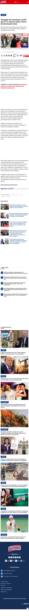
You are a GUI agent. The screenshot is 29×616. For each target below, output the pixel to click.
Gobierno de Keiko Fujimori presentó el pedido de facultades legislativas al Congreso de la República (18, 215)
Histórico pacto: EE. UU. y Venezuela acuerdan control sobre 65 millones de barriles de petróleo (14, 379)
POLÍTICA (9, 196)
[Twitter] (4, 55)
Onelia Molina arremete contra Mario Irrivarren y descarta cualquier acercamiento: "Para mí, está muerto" (13, 406)
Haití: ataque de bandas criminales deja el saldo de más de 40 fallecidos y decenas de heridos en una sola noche (15, 289)
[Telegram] (11, 55)
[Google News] (18, 557)
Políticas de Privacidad (6, 589)
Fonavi (21, 194)
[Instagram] (15, 557)
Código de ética (4, 581)
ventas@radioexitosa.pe (9, 570)
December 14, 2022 (7, 188)
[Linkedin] (9, 55)
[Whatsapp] (2, 55)
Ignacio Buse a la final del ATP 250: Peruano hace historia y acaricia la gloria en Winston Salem (13, 537)
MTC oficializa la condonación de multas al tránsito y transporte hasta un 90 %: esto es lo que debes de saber (16, 295)
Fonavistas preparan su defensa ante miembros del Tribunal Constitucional (14, 86)
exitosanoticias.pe (8, 573)
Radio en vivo (4, 591)
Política (3, 14)
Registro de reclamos (6, 583)
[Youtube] (13, 557)
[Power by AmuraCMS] (25, 604)
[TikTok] (20, 557)
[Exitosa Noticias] (3, 2)
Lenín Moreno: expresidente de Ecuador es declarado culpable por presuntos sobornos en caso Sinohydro (14, 511)
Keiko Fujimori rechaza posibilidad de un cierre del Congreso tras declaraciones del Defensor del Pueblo (18, 224)
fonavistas (3, 196)
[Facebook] (6, 55)
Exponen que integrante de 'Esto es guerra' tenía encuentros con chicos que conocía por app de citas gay (15, 278)
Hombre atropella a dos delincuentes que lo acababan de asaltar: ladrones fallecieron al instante (16, 273)
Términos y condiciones (6, 587)
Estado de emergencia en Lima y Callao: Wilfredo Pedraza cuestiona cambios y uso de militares (18, 206)
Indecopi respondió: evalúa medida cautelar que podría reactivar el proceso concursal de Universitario (15, 283)
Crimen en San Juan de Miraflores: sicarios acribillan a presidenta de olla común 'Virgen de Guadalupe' (14, 485)
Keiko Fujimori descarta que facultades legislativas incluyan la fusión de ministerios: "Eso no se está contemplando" (18, 241)
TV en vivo (3, 585)
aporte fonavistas (14, 194)
